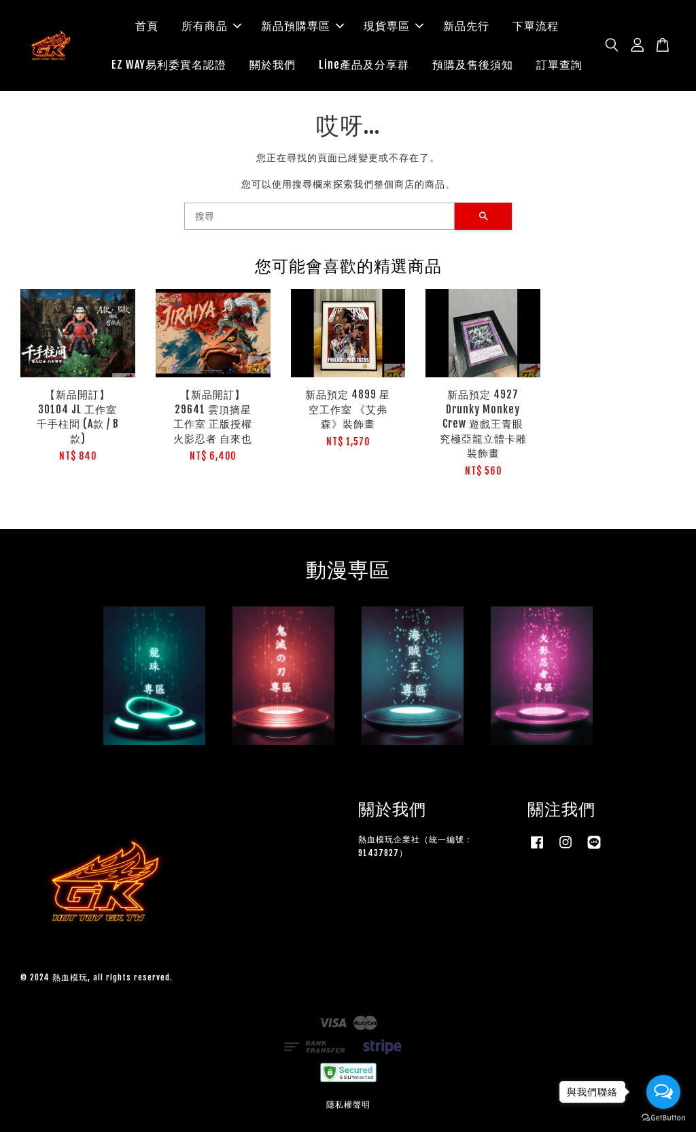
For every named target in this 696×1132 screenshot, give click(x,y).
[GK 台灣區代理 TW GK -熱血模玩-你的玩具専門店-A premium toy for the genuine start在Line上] (594, 849)
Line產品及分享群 (364, 64)
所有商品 (204, 26)
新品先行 (466, 26)
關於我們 (272, 64)
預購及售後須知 (472, 64)
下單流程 (535, 26)
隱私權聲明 (348, 1104)
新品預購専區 (295, 26)
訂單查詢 (559, 64)
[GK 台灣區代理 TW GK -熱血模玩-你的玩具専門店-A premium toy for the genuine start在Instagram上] (565, 849)
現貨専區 (387, 26)
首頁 (146, 26)
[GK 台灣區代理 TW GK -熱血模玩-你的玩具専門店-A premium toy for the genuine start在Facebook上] (536, 849)
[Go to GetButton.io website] (663, 1118)
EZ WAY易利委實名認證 (168, 64)
